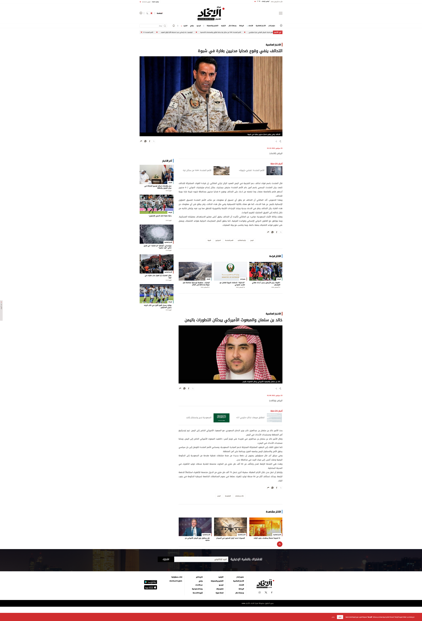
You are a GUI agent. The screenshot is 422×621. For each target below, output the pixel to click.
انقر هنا (370, 617)
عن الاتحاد (199, 585)
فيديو (199, 26)
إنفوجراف (219, 589)
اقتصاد (250, 26)
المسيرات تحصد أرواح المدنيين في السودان (230, 538)
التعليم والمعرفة (212, 26)
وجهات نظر (232, 26)
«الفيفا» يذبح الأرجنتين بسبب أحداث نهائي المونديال (266, 284)
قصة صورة (219, 593)
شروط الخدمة (198, 593)
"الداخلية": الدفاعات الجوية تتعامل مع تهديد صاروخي (232, 284)
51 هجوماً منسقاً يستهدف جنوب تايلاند (267, 538)
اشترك (166, 559)
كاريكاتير (199, 577)
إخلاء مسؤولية (176, 577)
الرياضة (241, 26)
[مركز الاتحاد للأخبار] (211, 13)
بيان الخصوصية (197, 589)
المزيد (185, 26)
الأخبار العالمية (261, 26)
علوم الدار (271, 26)
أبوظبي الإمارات (263, 1)
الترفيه (223, 26)
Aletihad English (175, 581)
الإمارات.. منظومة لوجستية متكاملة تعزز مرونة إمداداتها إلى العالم (196, 284)
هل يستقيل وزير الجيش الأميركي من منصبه (197, 539)
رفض (333, 617)
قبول (340, 617)
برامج (192, 26)
